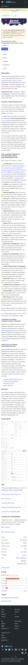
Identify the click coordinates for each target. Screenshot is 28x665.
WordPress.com (6, 633)
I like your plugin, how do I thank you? (10, 494)
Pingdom (19, 80)
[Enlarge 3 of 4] (11, 439)
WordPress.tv (5, 628)
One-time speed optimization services (12, 379)
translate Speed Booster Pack (9, 330)
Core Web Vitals (18, 172)
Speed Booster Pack (9, 532)
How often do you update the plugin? (10, 511)
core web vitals (23, 557)
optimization (23, 560)
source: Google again (7, 120)
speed (24, 563)
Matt (3, 635)
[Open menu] (26, 2)
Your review (4, 590)
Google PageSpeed (6, 80)
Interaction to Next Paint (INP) (13, 168)
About (2, 609)
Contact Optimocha (8, 385)
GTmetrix (14, 80)
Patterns (17, 616)
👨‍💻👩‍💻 (2, 626)
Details (4, 54)
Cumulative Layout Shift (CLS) (8, 170)
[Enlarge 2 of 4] (24, 423)
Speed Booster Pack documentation (10, 315)
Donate (17, 626)
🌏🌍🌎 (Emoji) (9, 646)
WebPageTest (4, 82)
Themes (17, 612)
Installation (5, 61)
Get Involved (18, 621)
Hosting (3, 614)
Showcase (17, 609)
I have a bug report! (6, 498)
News (2, 612)
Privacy (3, 616)
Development (6, 64)
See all (25, 590)
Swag (17, 628)
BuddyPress (5, 640)
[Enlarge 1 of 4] (11, 423)
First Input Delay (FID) (7, 174)
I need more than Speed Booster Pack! (11, 507)
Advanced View (5, 567)
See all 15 (24, 554)
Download (4, 49)
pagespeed (20, 563)
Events (16, 623)
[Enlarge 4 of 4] (24, 451)
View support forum (6, 601)
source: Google (15, 107)
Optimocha (5, 45)
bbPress (4, 637)
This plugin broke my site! (7, 503)
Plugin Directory (5, 6)
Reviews (5, 57)
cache (17, 557)
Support (5, 68)
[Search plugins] (15, 15)
